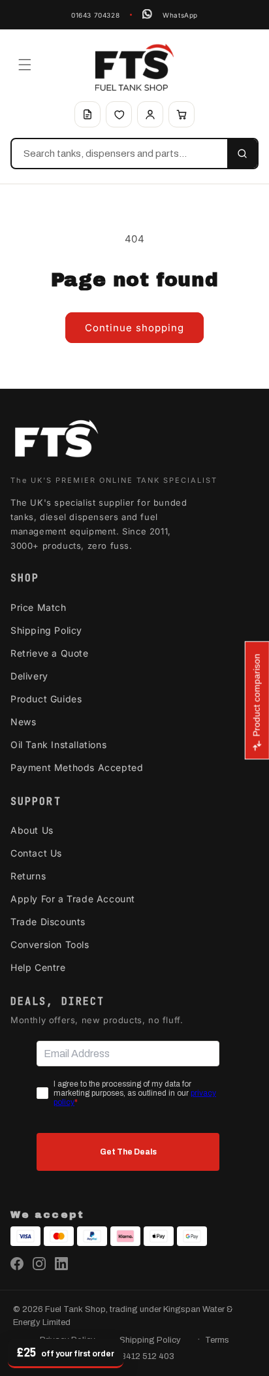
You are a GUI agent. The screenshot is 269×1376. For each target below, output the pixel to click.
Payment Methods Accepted (76, 767)
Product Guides (46, 698)
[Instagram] (39, 1263)
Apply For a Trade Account (72, 898)
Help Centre (38, 967)
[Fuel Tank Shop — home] (134, 67)
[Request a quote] (87, 114)
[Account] (150, 114)
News (23, 721)
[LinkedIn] (61, 1263)
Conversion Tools (49, 944)
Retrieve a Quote (49, 653)
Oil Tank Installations (58, 744)
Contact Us (36, 853)
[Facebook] (17, 1263)
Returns (28, 875)
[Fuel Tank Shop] (56, 441)
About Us (32, 830)
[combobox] (119, 153)
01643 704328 (95, 15)
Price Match (38, 607)
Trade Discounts (48, 921)
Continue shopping (134, 327)
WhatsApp (180, 15)
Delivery (29, 675)
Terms (217, 1340)
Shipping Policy (46, 630)
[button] (24, 64)
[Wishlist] (119, 114)
